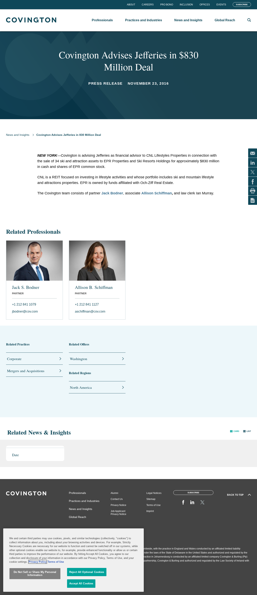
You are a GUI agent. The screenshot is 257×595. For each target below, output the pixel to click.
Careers (148, 4)
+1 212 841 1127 (87, 304)
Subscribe (242, 4)
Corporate (14, 358)
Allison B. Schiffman (94, 287)
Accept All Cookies (81, 583)
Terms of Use (153, 505)
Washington (78, 358)
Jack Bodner (112, 193)
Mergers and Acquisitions (25, 370)
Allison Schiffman (156, 193)
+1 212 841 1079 (24, 304)
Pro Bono (166, 4)
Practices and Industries (84, 501)
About (131, 4)
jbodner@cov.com (25, 311)
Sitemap (150, 499)
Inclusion (186, 4)
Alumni (114, 493)
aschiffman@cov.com (90, 311)
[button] (234, 431)
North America (81, 387)
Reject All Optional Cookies (86, 572)
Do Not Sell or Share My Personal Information (35, 574)
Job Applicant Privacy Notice (118, 513)
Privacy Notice (118, 505)
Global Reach (77, 517)
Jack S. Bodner (25, 287)
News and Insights (17, 134)
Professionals (77, 492)
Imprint (150, 511)
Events (221, 4)
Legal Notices (153, 493)
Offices (205, 4)
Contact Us (117, 499)
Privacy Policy (38, 561)
